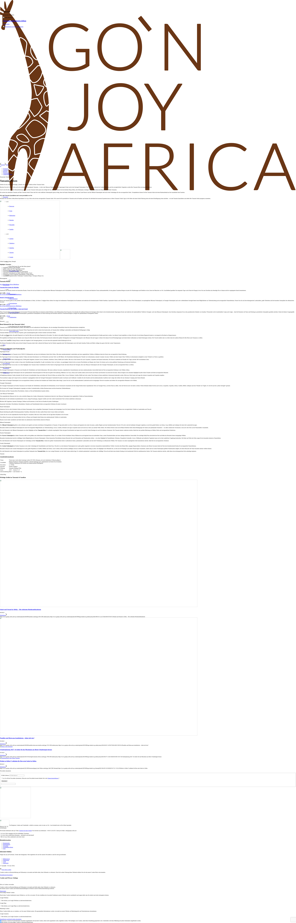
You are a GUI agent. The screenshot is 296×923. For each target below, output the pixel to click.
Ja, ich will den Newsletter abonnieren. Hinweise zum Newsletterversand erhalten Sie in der (31, 778)
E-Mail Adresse (5, 775)
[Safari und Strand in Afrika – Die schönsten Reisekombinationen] (98, 606)
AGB (4, 861)
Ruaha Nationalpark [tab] (5, 406)
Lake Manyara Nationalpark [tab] (7, 393)
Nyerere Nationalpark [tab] (5, 433)
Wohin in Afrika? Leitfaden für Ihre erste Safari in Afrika (18, 761)
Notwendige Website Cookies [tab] (7, 892)
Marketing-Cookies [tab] (4, 908)
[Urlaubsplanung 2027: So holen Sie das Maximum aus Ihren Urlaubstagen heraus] (6, 746)
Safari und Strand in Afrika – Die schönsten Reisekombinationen (20, 609)
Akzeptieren (10, 875)
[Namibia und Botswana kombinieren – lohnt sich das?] (98, 735)
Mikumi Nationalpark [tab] (5, 422)
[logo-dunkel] (148, 191)
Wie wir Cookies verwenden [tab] (7, 884)
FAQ (4, 848)
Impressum (5, 863)
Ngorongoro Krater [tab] (4, 351)
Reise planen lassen (14, 331)
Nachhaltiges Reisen (8, 847)
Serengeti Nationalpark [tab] (5, 367)
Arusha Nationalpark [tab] (5, 443)
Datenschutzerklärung (53, 778)
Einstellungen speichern (6, 919)
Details (8, 293)
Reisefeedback (6, 844)
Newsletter (5, 846)
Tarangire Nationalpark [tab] (5, 383)
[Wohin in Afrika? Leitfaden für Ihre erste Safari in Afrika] (10, 758)
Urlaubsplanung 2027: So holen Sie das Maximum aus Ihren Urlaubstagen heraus (26, 749)
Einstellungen (3, 875)
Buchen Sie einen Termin (25, 830)
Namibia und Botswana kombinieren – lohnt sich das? (17, 738)
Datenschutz (6, 860)
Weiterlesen (3, 615)
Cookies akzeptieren (16, 919)
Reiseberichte (6, 843)
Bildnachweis (6, 859)
